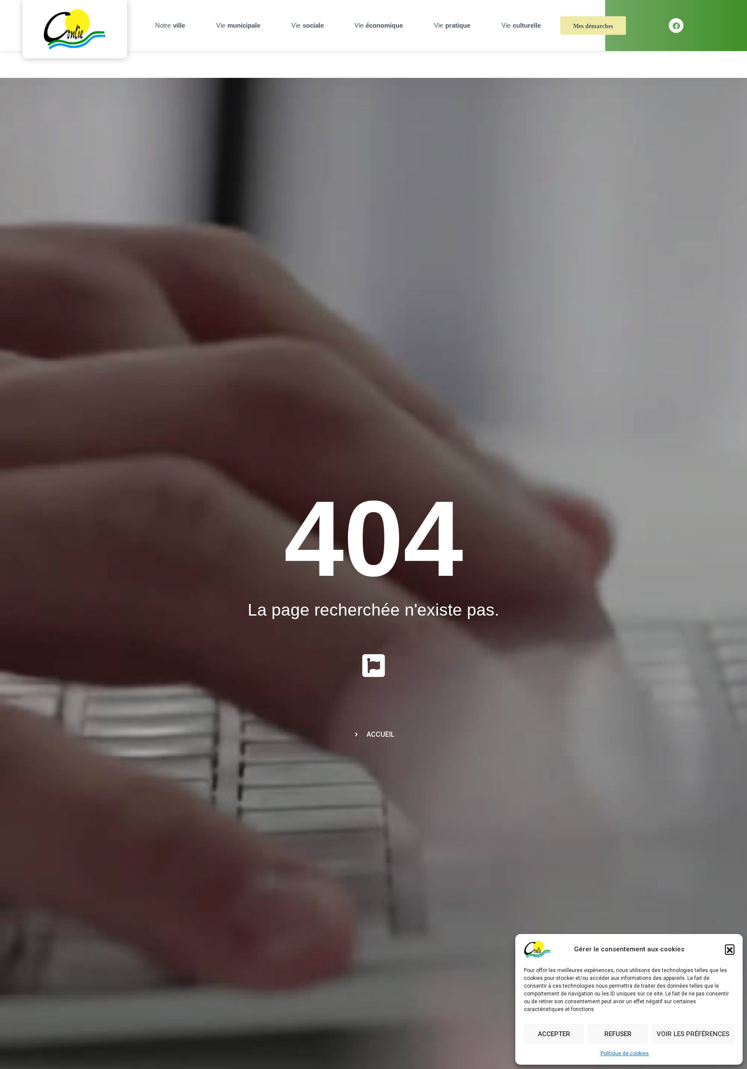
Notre (170, 25)
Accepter (554, 1034)
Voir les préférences (693, 1034)
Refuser (618, 1034)
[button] (729, 949)
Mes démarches (593, 26)
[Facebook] (676, 25)
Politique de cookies (624, 1053)
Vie (238, 25)
